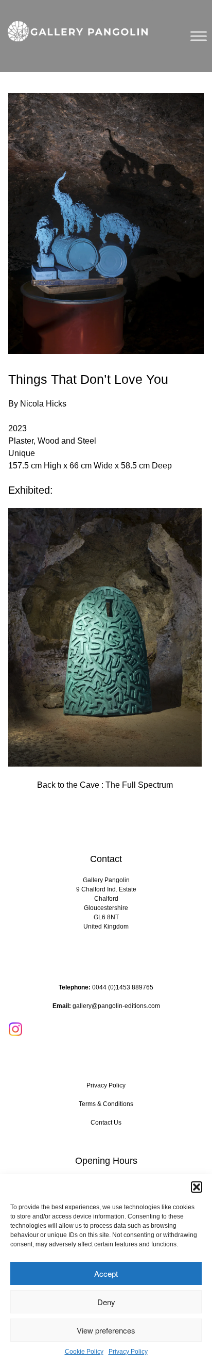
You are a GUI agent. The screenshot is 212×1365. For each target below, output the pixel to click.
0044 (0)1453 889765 (122, 987)
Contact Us (106, 1122)
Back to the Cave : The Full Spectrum (105, 785)
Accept (106, 1273)
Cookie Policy (84, 1351)
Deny (106, 1301)
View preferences (106, 1330)
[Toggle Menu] (198, 36)
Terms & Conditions (106, 1104)
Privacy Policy (128, 1351)
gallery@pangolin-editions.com (116, 1006)
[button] (196, 1187)
